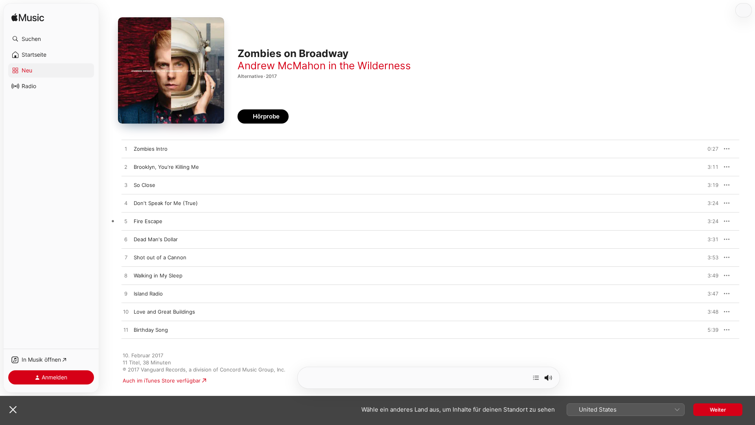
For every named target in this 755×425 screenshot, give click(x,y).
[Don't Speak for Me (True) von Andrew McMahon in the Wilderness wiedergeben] (126, 203)
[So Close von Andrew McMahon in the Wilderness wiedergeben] (126, 185)
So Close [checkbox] (144, 185)
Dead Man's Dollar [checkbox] (156, 239)
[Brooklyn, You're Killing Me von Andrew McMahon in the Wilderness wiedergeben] (126, 167)
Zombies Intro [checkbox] (151, 149)
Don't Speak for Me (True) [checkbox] (166, 203)
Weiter (718, 410)
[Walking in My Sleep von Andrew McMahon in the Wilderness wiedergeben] (126, 275)
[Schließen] (13, 409)
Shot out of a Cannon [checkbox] (160, 257)
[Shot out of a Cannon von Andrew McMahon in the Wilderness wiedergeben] (126, 257)
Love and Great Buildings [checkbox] (164, 312)
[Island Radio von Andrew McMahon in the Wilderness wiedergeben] (126, 294)
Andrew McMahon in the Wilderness (324, 65)
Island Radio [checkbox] (148, 293)
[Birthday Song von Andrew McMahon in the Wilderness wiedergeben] (126, 330)
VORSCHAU (707, 148)
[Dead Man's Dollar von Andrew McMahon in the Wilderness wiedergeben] (126, 239)
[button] (51, 39)
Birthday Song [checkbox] (151, 330)
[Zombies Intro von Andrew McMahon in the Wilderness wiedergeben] (126, 149)
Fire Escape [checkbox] (148, 221)
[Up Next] (536, 377)
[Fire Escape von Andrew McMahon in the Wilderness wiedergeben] (126, 221)
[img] (27, 17)
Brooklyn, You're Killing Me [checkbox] (166, 167)
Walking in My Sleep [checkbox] (158, 275)
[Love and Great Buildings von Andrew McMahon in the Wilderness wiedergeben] (126, 312)
